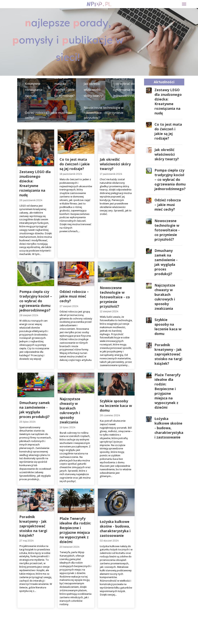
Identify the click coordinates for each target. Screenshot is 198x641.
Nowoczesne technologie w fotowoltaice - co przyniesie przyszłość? (103, 113)
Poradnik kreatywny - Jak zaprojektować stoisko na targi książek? (33, 526)
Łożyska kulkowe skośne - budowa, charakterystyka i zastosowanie (115, 528)
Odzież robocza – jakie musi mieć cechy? (74, 296)
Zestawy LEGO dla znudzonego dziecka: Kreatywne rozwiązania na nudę (35, 183)
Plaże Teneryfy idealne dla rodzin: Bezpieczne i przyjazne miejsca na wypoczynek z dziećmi (75, 530)
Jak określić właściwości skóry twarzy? (94, 90)
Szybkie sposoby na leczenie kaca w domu (116, 406)
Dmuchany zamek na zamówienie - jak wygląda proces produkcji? (34, 409)
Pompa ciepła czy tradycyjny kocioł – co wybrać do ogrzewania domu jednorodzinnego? (126, 83)
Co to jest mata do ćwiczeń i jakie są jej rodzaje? (75, 164)
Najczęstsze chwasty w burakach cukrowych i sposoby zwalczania (70, 410)
